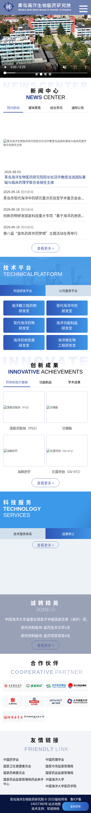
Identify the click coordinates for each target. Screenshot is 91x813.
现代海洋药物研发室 (24, 325)
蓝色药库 (75, 806)
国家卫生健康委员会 (17, 766)
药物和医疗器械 (17, 382)
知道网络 (53, 808)
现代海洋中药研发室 (67, 308)
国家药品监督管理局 (59, 772)
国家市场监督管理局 (59, 766)
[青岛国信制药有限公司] (12, 686)
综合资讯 (56, 107)
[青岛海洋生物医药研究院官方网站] (37, 6)
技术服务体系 (22, 533)
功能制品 (45, 382)
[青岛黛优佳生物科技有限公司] (34, 716)
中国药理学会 (55, 759)
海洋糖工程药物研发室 (24, 308)
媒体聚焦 (34, 107)
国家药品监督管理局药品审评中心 (23, 781)
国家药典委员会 (14, 772)
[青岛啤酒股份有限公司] (34, 701)
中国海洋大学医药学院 (61, 786)
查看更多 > (45, 248)
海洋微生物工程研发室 (67, 342)
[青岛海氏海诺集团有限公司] (56, 701)
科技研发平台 (22, 290)
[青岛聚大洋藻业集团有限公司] (77, 686)
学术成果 (74, 382)
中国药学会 (11, 759)
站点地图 (54, 804)
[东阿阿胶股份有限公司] (12, 701)
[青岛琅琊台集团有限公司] (12, 716)
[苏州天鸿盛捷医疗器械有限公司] (77, 701)
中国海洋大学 (55, 779)
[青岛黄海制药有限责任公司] (34, 686)
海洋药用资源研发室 (24, 342)
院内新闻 (13, 107)
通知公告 (78, 107)
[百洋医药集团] (56, 686)
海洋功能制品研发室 (67, 325)
